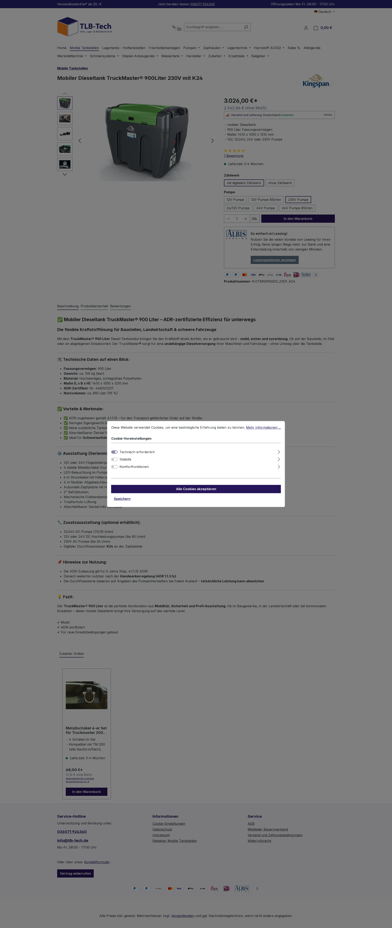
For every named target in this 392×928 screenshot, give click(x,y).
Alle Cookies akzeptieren (196, 489)
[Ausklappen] (279, 451)
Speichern (122, 499)
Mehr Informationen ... (263, 427)
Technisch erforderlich (137, 452)
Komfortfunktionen (134, 467)
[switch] (114, 459)
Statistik (125, 459)
